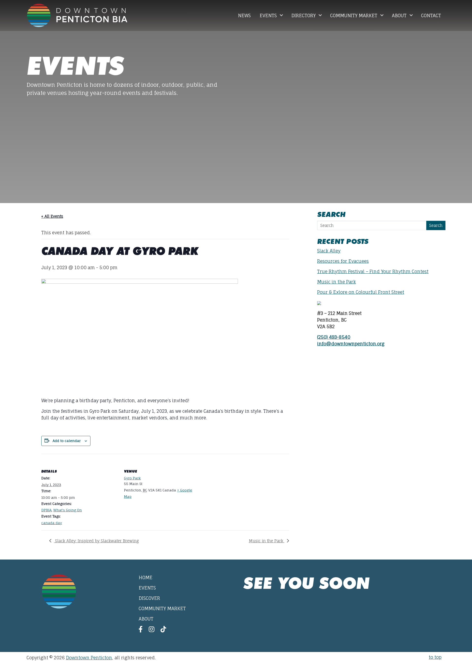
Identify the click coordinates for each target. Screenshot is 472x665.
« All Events (52, 216)
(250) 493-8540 (333, 337)
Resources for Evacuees (343, 261)
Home (145, 577)
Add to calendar (67, 441)
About (400, 15)
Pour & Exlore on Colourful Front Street (360, 292)
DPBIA (46, 510)
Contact (431, 15)
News (244, 15)
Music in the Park (266, 540)
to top (435, 657)
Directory (304, 15)
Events (269, 15)
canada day (51, 523)
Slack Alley (328, 250)
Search (435, 225)
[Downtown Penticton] (77, 15)
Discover (149, 598)
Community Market (354, 15)
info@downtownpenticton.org (350, 343)
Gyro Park (132, 478)
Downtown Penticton (89, 657)
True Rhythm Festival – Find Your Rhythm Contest (372, 271)
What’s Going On (67, 510)
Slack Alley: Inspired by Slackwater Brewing (96, 540)
